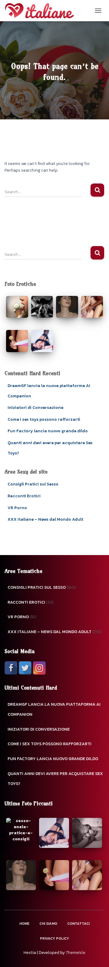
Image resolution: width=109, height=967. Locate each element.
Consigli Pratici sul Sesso (33, 484)
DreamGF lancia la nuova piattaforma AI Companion (54, 709)
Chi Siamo (48, 923)
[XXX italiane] (42, 10)
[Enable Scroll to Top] (97, 954)
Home (24, 923)
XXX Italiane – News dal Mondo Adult (45, 519)
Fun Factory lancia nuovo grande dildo (48, 431)
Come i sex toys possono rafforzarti (44, 419)
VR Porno (17, 508)
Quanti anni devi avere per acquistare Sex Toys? (55, 778)
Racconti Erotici (24, 496)
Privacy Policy (54, 938)
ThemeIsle (75, 952)
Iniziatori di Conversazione (35, 407)
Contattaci (78, 923)
